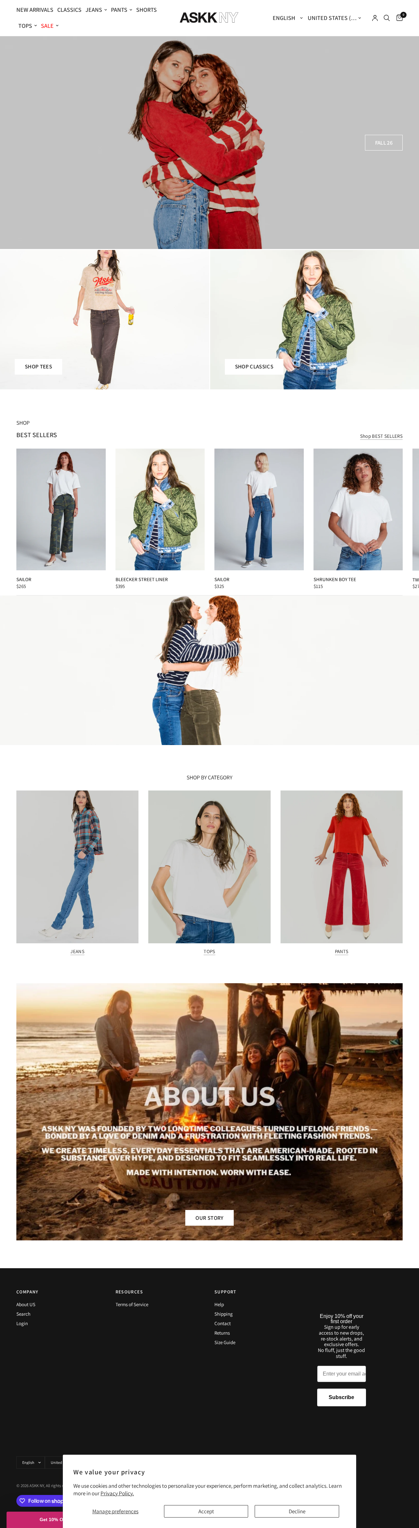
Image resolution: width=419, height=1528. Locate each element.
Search (23, 1314)
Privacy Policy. (117, 1493)
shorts (146, 9)
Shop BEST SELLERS (381, 436)
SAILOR (23, 579)
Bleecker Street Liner (142, 579)
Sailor (221, 579)
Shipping (223, 1314)
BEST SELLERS (36, 435)
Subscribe (341, 1397)
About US (25, 1304)
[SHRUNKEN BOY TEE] (358, 509)
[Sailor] (259, 509)
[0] (398, 18)
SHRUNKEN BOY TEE (335, 579)
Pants (119, 9)
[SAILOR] (61, 509)
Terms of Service (132, 1304)
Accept (206, 1511)
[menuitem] (35, 10)
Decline (297, 1511)
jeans (93, 9)
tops (25, 25)
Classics (69, 9)
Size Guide (224, 1342)
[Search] (386, 18)
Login (22, 1323)
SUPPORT (225, 1291)
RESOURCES (129, 1291)
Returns (222, 1333)
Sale (47, 25)
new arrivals (34, 9)
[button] (384, 143)
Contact (222, 1323)
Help (219, 1304)
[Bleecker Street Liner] (160, 509)
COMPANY (27, 1291)
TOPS (209, 951)
